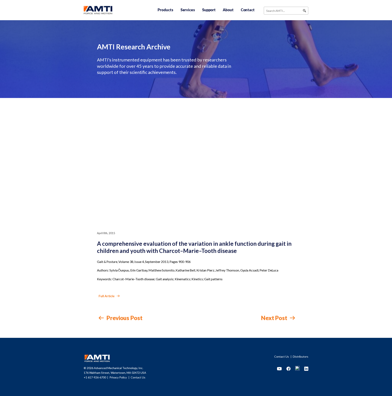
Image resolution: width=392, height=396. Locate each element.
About (228, 10)
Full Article (107, 296)
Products (165, 10)
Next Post (274, 317)
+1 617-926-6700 (95, 377)
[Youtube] (279, 368)
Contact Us (282, 356)
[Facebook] (288, 368)
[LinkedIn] (306, 368)
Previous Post (124, 317)
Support (209, 10)
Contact (248, 10)
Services (187, 10)
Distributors (300, 356)
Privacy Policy (118, 377)
